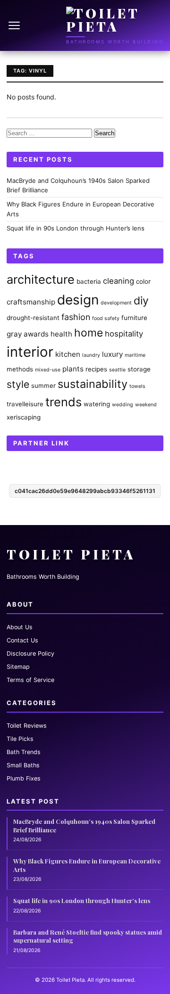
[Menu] (15, 25)
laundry (91, 355)
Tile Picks (20, 738)
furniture (134, 317)
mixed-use (47, 370)
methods (20, 369)
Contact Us (22, 640)
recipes (96, 369)
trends (63, 401)
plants (73, 368)
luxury (112, 354)
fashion (75, 317)
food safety (105, 318)
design (78, 300)
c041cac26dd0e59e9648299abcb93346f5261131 (85, 490)
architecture (41, 279)
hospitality (124, 333)
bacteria (88, 281)
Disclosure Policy (30, 653)
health (61, 333)
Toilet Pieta (71, 554)
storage (139, 369)
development (116, 303)
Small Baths (23, 765)
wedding (122, 405)
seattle (117, 370)
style (18, 384)
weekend (146, 405)
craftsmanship (31, 301)
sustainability (93, 384)
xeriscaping (24, 417)
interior (30, 352)
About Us (20, 627)
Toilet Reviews (27, 725)
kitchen (67, 354)
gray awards (28, 333)
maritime (135, 355)
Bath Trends (24, 752)
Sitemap (18, 666)
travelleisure (25, 404)
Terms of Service (30, 679)
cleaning (118, 281)
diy (141, 300)
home (88, 332)
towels (137, 386)
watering (97, 404)
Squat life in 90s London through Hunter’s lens (75, 228)
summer (43, 385)
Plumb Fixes (24, 778)
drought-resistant (33, 317)
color (143, 281)
